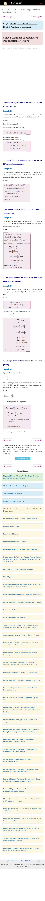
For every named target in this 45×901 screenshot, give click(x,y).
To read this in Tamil (22, 458)
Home (4, 10)
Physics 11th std (13, 10)
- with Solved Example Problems (22, 594)
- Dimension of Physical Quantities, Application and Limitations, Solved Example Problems (21, 710)
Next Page (36, 17)
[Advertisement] (22, 73)
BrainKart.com (16, 3)
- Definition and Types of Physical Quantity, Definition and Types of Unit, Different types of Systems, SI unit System (22, 559)
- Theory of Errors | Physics (21, 635)
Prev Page (8, 17)
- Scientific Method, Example (20, 518)
